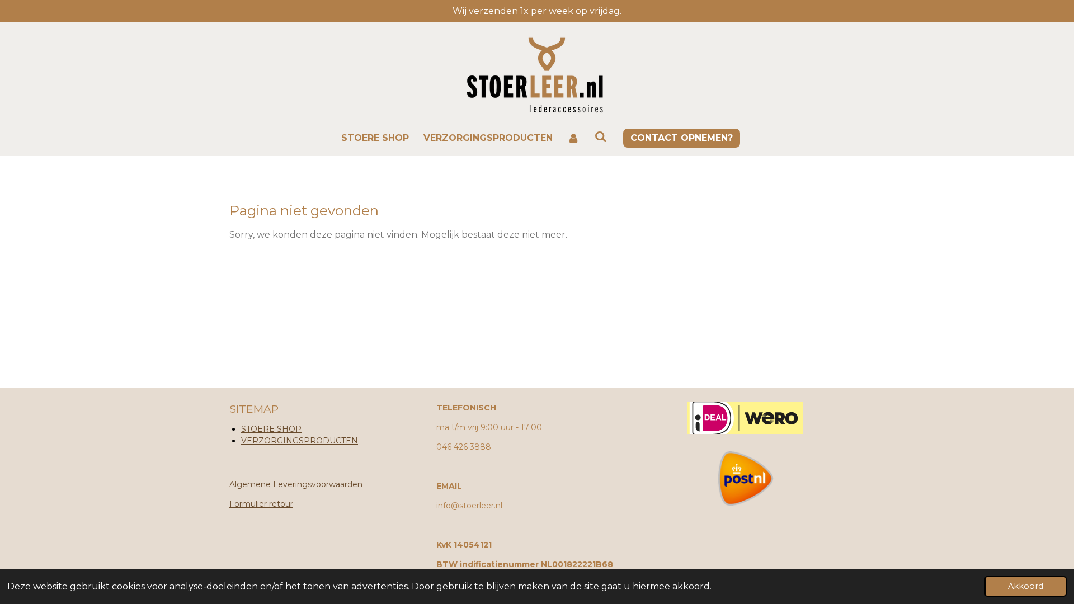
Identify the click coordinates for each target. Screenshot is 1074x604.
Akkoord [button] (1025, 586)
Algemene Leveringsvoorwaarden (295, 484)
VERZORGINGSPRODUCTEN (299, 441)
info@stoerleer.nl (469, 506)
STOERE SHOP (271, 429)
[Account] (573, 138)
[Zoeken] (600, 137)
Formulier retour (261, 504)
